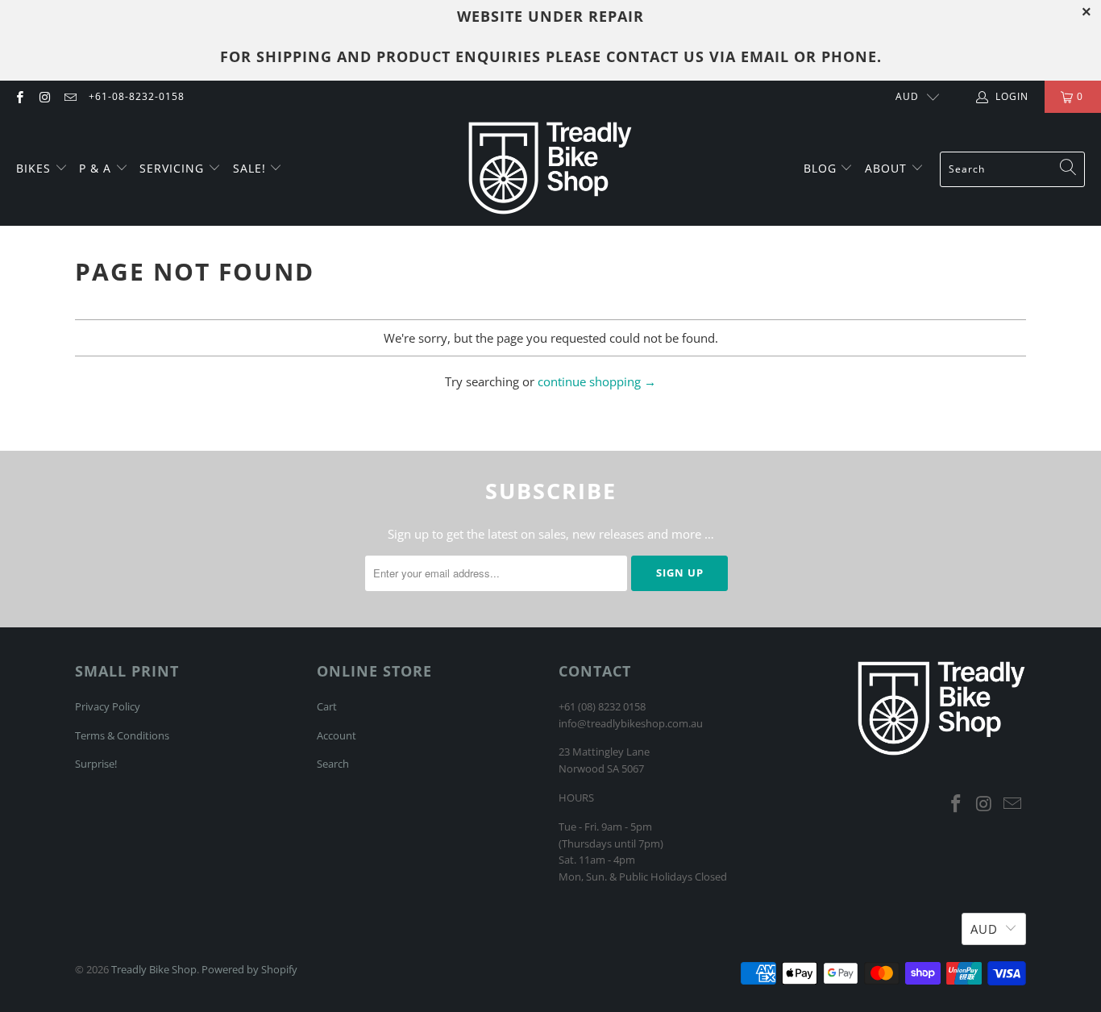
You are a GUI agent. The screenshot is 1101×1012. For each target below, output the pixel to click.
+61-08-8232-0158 (137, 96)
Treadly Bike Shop (154, 969)
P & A (95, 168)
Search (333, 763)
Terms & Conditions (122, 735)
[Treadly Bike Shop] (550, 169)
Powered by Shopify (249, 969)
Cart (327, 706)
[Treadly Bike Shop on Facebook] (19, 96)
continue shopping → (597, 381)
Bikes (35, 168)
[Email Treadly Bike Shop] (70, 96)
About (888, 168)
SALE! (251, 168)
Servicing (173, 168)
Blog (822, 168)
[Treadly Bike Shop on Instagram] (44, 96)
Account (336, 735)
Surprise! (96, 763)
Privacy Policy (107, 706)
